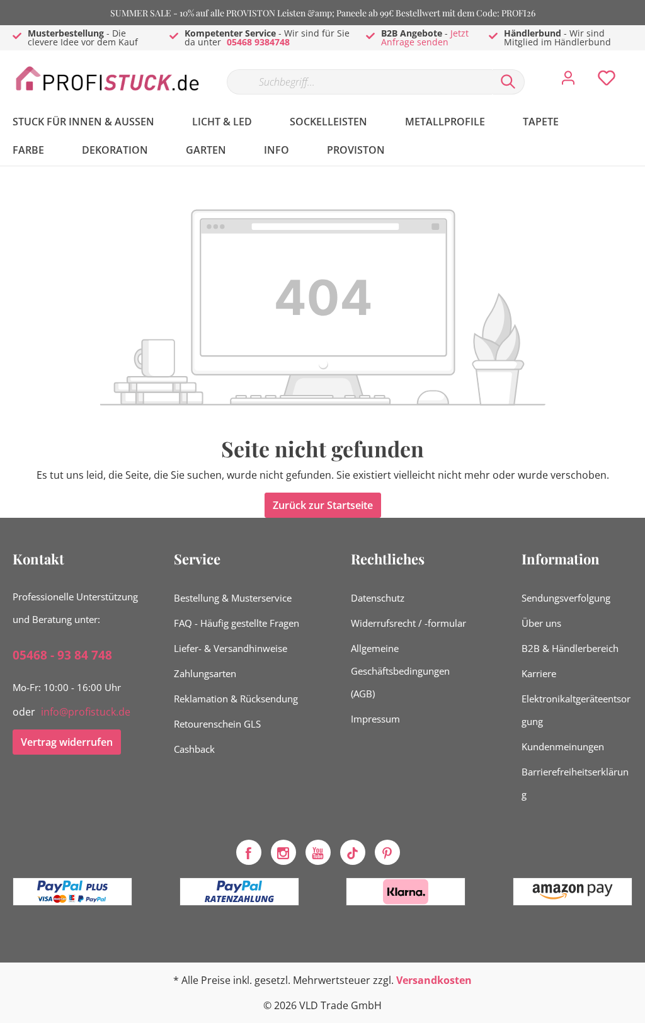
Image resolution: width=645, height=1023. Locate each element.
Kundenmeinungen (563, 746)
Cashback (194, 749)
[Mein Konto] (568, 81)
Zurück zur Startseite (323, 505)
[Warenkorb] (637, 68)
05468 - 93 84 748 (62, 655)
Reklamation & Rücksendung (236, 698)
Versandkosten (434, 980)
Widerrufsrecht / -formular (408, 623)
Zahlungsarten (205, 673)
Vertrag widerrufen (67, 742)
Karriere (539, 673)
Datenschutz (377, 598)
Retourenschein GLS (217, 723)
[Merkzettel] (607, 81)
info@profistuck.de (85, 712)
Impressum (375, 718)
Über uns (541, 623)
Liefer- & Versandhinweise (230, 648)
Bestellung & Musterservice (233, 598)
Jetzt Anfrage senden (425, 37)
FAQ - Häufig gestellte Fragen (236, 623)
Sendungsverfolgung (566, 598)
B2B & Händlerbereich (570, 648)
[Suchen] (508, 81)
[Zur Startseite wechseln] (107, 79)
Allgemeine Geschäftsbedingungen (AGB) (400, 671)
